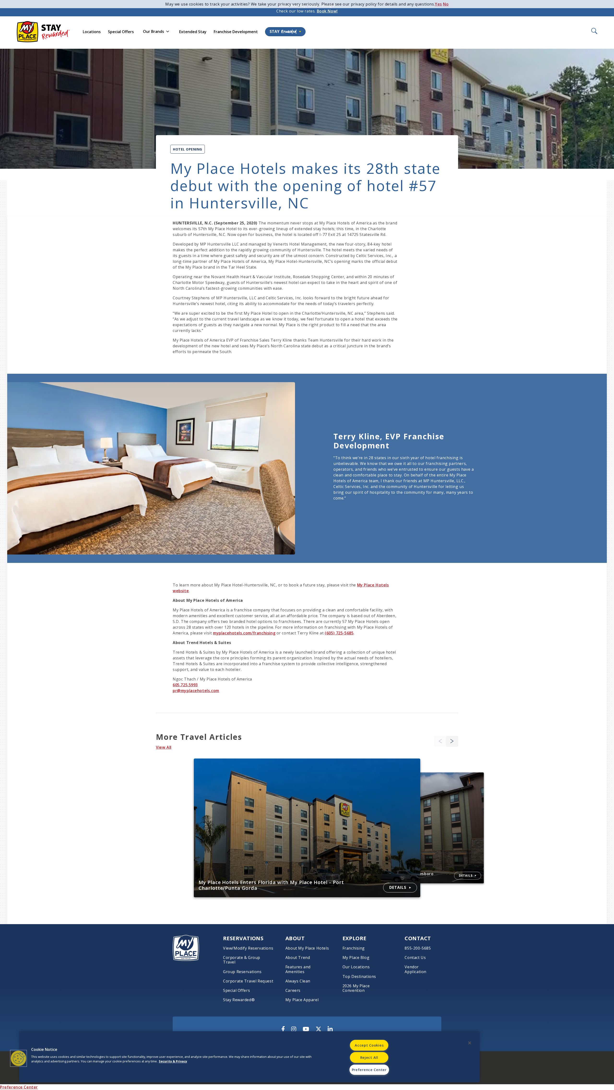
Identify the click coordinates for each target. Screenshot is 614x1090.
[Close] (469, 1043)
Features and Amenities (298, 969)
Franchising (353, 948)
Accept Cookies (369, 1045)
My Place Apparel (302, 1000)
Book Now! (327, 11)
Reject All (369, 1057)
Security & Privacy (173, 1061)
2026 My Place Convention (356, 988)
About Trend (297, 957)
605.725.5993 (185, 684)
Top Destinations (359, 976)
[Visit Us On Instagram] (293, 1029)
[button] (452, 741)
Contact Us (415, 957)
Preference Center (19, 1087)
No (446, 4)
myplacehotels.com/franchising (244, 633)
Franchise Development (236, 31)
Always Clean (297, 981)
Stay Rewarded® (239, 1000)
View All (163, 747)
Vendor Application (415, 969)
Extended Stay (193, 31)
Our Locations (356, 967)
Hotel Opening (187, 149)
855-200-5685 (418, 948)
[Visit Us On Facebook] (283, 1029)
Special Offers (121, 31)
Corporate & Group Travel (241, 959)
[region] (249, 1056)
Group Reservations (242, 972)
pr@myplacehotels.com (196, 690)
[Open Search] (593, 31)
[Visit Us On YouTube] (306, 1029)
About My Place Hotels (307, 948)
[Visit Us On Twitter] (318, 1029)
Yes (438, 4)
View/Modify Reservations (248, 948)
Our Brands (153, 31)
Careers (293, 990)
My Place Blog (356, 957)
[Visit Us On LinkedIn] (330, 1029)
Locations (92, 31)
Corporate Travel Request (248, 981)
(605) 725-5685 (339, 633)
